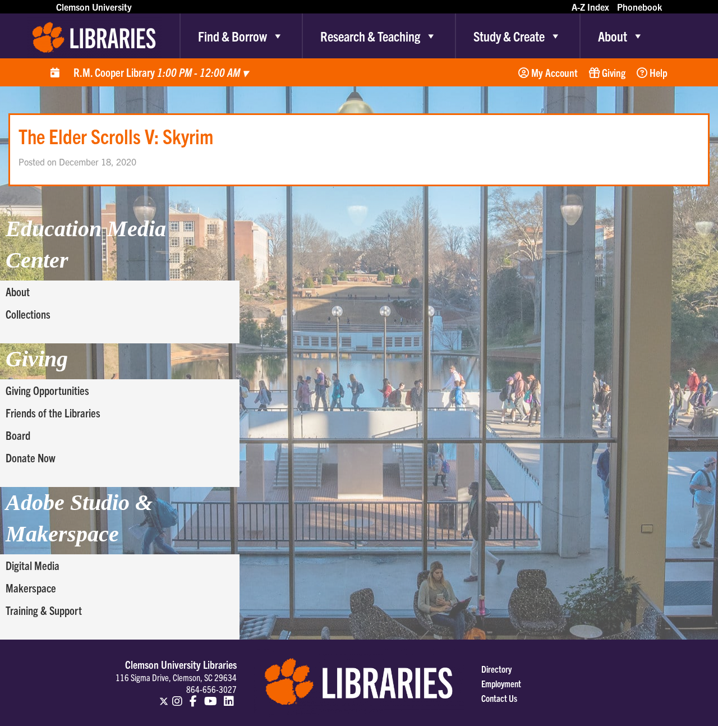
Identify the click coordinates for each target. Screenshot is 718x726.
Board (18, 435)
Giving (612, 72)
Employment (501, 683)
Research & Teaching (370, 35)
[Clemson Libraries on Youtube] (210, 696)
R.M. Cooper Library (160, 72)
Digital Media (32, 565)
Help (657, 72)
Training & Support (44, 610)
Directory (496, 668)
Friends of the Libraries (53, 413)
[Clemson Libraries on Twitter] (163, 696)
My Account (553, 72)
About (612, 35)
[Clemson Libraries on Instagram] (178, 696)
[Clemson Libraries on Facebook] (193, 696)
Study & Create (509, 35)
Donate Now (31, 458)
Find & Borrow (232, 35)
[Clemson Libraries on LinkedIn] (229, 696)
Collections (28, 314)
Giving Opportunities (47, 390)
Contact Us (499, 698)
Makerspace (31, 588)
